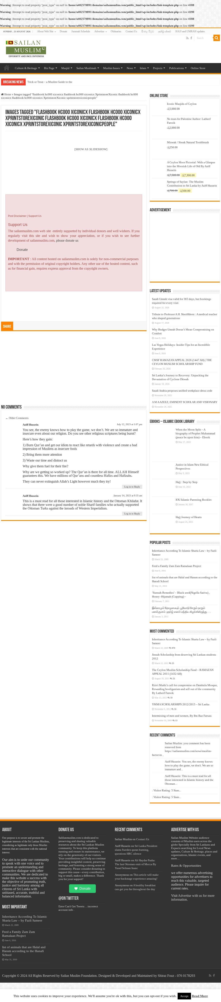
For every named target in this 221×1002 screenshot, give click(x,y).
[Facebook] (191, 38)
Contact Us (131, 31)
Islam (143, 68)
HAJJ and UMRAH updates (190, 31)
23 (173, 663)
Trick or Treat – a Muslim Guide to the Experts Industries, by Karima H (68, 81)
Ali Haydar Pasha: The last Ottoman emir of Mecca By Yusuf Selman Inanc (135, 864)
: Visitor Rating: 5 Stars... (166, 790)
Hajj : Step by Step (186, 482)
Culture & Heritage (26, 68)
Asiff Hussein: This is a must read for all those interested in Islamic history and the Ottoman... (189, 779)
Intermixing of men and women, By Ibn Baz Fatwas (182, 715)
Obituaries (116, 31)
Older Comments (16, 418)
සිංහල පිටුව (147, 31)
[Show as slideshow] (90, 149)
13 (176, 720)
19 (171, 697)
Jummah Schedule (80, 31)
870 (173, 648)
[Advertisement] (74, 370)
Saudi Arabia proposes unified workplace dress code (182, 390)
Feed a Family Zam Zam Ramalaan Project (176, 566)
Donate (63, 31)
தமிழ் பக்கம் (164, 31)
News (130, 68)
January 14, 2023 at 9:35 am (128, 495)
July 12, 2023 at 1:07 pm (129, 424)
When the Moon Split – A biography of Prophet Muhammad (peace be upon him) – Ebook (195, 433)
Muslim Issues (111, 68)
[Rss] (187, 38)
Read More (200, 996)
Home (6, 67)
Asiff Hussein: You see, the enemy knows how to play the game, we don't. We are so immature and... (189, 765)
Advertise (99, 31)
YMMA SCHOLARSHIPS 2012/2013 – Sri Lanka (180, 704)
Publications (176, 68)
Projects (157, 68)
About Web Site (45, 31)
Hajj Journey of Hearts (189, 517)
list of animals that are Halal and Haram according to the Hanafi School (24, 951)
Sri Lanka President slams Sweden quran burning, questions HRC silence (136, 849)
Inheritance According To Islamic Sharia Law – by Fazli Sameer (24, 918)
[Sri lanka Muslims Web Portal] (25, 48)
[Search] (216, 38)
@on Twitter (68, 898)
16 (175, 709)
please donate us (67, 240)
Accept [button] (184, 996)
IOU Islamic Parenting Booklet (194, 499)
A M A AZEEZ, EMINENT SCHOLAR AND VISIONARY (184, 402)
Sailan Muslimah (86, 68)
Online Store (198, 68)
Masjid (65, 68)
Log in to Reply (132, 486)
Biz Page (49, 68)
